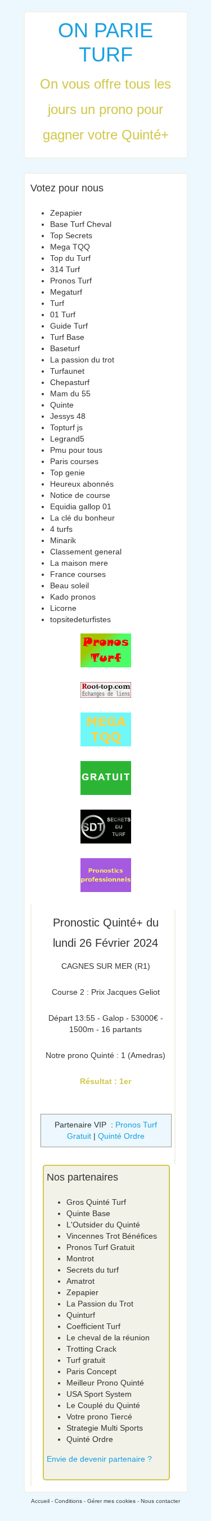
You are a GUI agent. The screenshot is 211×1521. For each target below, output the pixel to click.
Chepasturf (69, 382)
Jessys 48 (68, 416)
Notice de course (80, 495)
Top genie (67, 472)
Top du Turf (70, 258)
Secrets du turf (92, 1269)
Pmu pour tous (76, 449)
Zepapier (66, 212)
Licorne (63, 608)
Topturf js (66, 427)
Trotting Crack (91, 1348)
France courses (78, 574)
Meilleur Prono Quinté (105, 1382)
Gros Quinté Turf (96, 1202)
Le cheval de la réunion (108, 1337)
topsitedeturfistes (80, 619)
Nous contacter (160, 1501)
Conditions (68, 1501)
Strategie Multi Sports (104, 1427)
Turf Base (67, 337)
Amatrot (80, 1281)
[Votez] (105, 650)
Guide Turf (69, 325)
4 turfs (61, 529)
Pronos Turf (71, 280)
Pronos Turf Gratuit (100, 1247)
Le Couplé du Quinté (103, 1405)
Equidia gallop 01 (80, 506)
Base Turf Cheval (80, 224)
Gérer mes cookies (111, 1501)
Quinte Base (88, 1213)
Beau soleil (69, 585)
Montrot (80, 1258)
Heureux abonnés (82, 483)
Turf (57, 303)
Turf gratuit (85, 1360)
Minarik (63, 540)
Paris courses (74, 461)
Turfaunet (67, 370)
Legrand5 (67, 438)
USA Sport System (99, 1393)
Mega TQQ (70, 246)
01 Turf (62, 314)
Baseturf (65, 348)
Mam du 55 (70, 393)
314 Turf (65, 269)
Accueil (40, 1501)
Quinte (62, 404)
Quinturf (80, 1314)
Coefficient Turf (93, 1326)
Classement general (86, 551)
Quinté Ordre (121, 1135)
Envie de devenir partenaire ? (99, 1458)
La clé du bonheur (82, 517)
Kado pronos (73, 596)
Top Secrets (71, 235)
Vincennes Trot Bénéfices (111, 1235)
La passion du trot (82, 359)
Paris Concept (91, 1371)
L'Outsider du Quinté (103, 1224)
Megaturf (66, 291)
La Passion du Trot (99, 1303)
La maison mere (79, 562)
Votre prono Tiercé (99, 1416)
